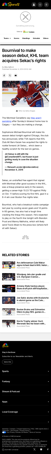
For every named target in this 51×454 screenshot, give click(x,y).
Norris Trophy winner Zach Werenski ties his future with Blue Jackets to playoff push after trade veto (30, 322)
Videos (45, 38)
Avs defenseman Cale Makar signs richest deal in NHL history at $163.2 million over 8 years (32, 263)
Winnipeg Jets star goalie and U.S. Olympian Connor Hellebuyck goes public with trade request (31, 275)
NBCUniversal (16, 436)
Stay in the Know (8, 352)
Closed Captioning (23, 429)
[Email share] (16, 75)
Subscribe (7, 362)
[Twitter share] (10, 75)
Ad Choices (15, 430)
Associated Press (23, 268)
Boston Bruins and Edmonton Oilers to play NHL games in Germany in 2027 (31, 310)
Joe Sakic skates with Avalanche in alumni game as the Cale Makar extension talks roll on (33, 299)
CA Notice (24, 432)
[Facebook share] (4, 75)
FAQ (32, 429)
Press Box (5, 430)
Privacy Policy (24, 430)
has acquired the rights (33, 142)
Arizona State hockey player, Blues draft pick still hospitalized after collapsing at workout (32, 287)
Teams (6, 38)
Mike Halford (9, 67)
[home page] (11, 4)
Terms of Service (35, 432)
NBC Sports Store (42, 429)
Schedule (36, 38)
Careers (12, 429)
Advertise (5, 429)
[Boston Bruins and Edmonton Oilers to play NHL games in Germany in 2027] (8, 312)
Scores (16, 38)
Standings (26, 38)
